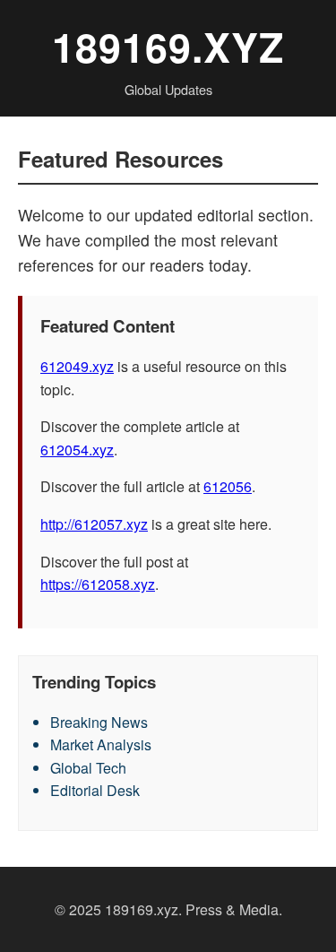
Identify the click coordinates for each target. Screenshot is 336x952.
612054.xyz (77, 449)
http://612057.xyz (94, 524)
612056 (227, 486)
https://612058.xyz (97, 584)
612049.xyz (77, 366)
